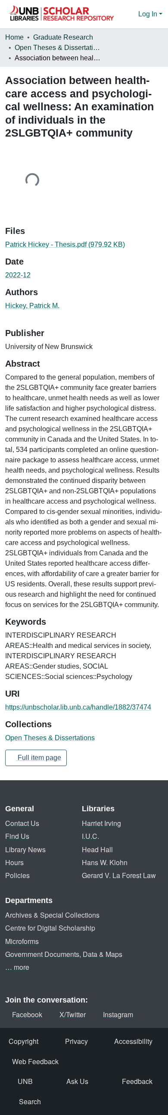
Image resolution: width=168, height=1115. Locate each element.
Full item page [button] (38, 757)
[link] (84, 245)
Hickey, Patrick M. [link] (32, 305)
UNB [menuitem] (25, 1081)
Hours (14, 862)
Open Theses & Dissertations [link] (58, 47)
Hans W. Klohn (105, 862)
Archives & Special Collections (52, 915)
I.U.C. (90, 836)
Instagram (118, 1014)
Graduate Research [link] (63, 37)
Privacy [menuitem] (76, 1041)
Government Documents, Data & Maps (63, 954)
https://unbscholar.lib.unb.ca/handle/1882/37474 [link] (78, 707)
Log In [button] (148, 14)
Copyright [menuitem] (23, 1041)
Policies (17, 875)
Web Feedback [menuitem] (35, 1061)
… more (17, 967)
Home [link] (14, 37)
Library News (25, 849)
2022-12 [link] (18, 275)
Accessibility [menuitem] (133, 1041)
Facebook (27, 1014)
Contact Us (22, 823)
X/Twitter (72, 1014)
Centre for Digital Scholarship (50, 928)
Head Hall (97, 849)
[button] (61, 14)
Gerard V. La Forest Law (119, 875)
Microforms (22, 941)
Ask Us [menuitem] (77, 1081)
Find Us (17, 836)
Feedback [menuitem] (137, 1081)
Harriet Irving (101, 823)
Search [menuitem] (30, 1101)
